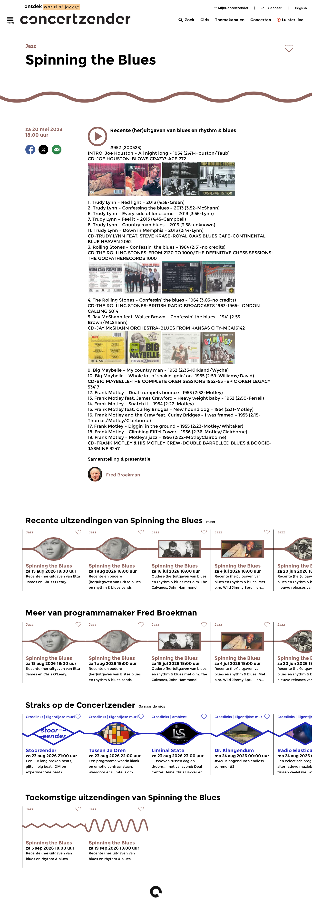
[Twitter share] (43, 150)
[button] (97, 136)
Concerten (260, 20)
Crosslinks (34, 717)
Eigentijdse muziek (62, 717)
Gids (204, 20)
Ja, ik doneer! (272, 8)
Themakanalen (229, 20)
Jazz (30, 46)
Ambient (179, 717)
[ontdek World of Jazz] (61, 7)
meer (210, 522)
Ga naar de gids (151, 706)
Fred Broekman (123, 475)
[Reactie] (56, 150)
